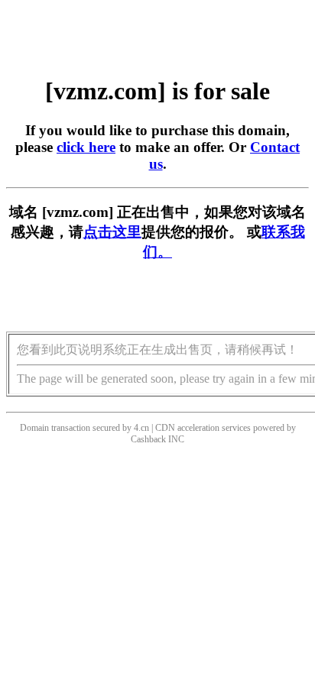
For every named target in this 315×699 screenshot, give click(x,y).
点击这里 (112, 232)
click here (86, 147)
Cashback (148, 439)
